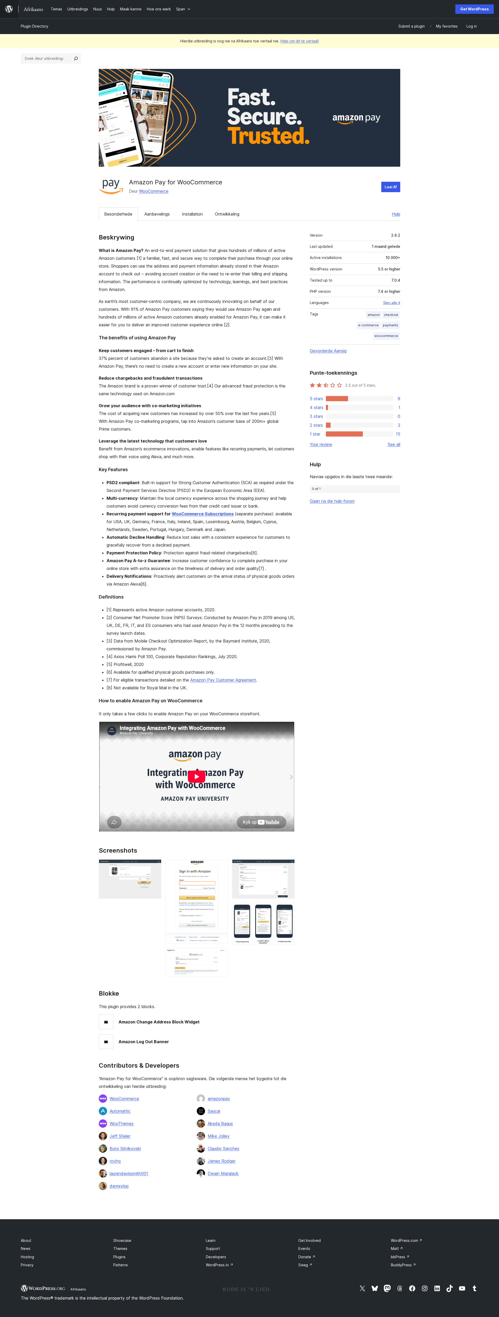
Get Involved (309, 1240)
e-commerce (368, 325)
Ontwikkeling (227, 214)
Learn (210, 1240)
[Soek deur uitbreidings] (76, 58)
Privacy (27, 1265)
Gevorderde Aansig (328, 350)
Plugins (119, 1257)
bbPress (400, 1257)
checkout (391, 315)
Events (304, 1248)
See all (394, 444)
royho (115, 1161)
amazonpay (219, 1098)
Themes (120, 1248)
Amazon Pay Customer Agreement (223, 680)
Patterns (120, 1265)
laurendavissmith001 (129, 1173)
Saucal (214, 1111)
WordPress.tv (219, 1265)
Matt (397, 1248)
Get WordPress (474, 9)
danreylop (119, 1186)
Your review (321, 444)
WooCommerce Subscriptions (203, 513)
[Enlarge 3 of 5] (221, 955)
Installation (192, 214)
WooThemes (122, 1123)
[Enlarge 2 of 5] (221, 866)
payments (390, 325)
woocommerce (386, 336)
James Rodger (221, 1161)
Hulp (396, 214)
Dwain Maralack (223, 1173)
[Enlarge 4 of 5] (287, 866)
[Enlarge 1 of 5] (154, 866)
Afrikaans (78, 1289)
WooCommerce (153, 191)
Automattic (120, 1111)
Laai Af (391, 187)
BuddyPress (403, 1265)
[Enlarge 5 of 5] (287, 909)
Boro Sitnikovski (125, 1148)
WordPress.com (406, 1240)
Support (213, 1248)
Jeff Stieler (120, 1136)
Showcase (122, 1240)
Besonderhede (118, 214)
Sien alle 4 (391, 303)
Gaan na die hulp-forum (332, 501)
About (26, 1240)
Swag (305, 1265)
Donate (307, 1257)
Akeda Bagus (220, 1123)
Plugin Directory (34, 26)
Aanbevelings (157, 214)
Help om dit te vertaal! (299, 41)
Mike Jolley (218, 1136)
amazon (373, 315)
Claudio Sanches (223, 1148)
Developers (216, 1257)
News (25, 1248)
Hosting (27, 1257)
